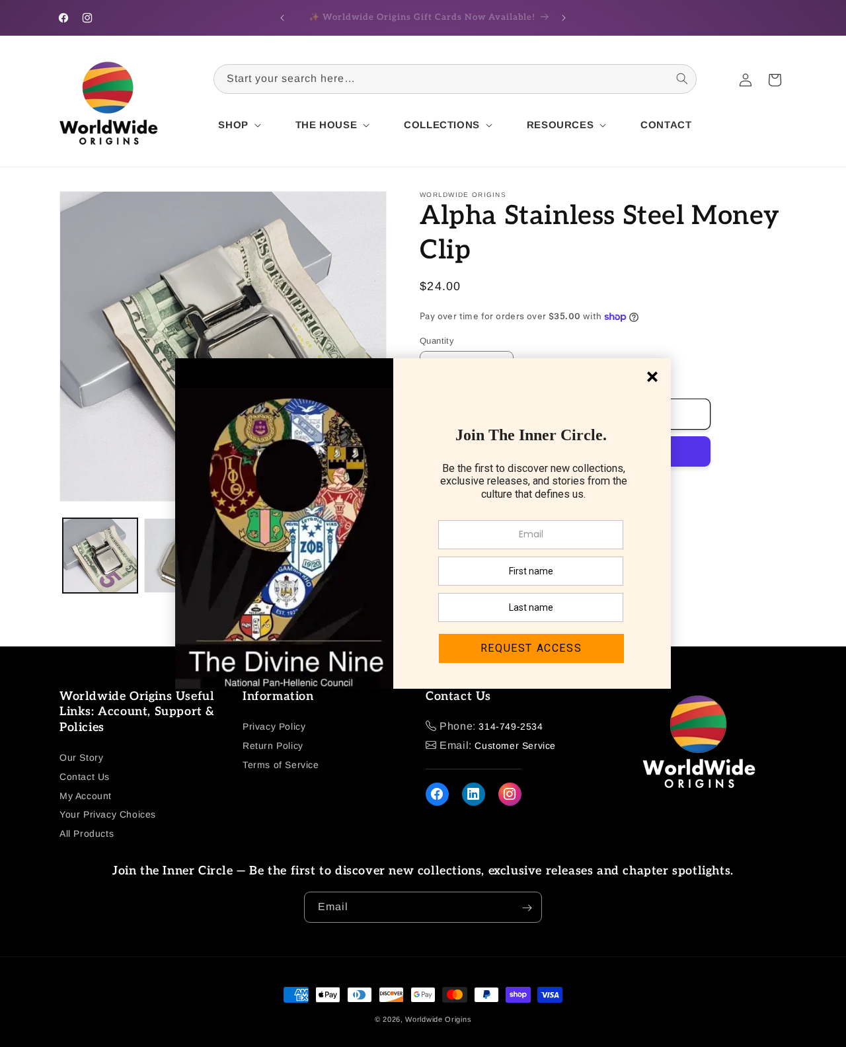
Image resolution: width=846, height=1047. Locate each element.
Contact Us (84, 776)
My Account (85, 796)
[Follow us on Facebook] (437, 794)
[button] (238, 125)
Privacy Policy (274, 726)
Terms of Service (281, 764)
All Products (86, 833)
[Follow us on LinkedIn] (473, 794)
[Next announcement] (563, 17)
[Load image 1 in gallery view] (100, 555)
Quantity (437, 341)
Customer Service (515, 745)
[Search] (682, 78)
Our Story (81, 757)
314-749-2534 (511, 726)
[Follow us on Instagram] (509, 794)
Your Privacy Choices (107, 815)
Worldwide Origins (438, 1019)
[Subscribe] (526, 907)
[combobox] (455, 79)
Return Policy (273, 745)
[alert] (423, 523)
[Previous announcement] (282, 17)
